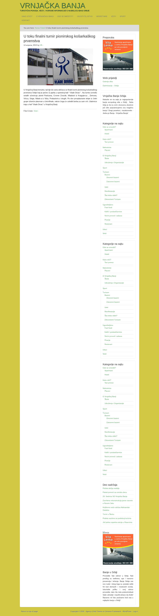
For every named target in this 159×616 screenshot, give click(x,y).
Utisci (105, 229)
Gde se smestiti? (65, 16)
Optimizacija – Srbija (111, 86)
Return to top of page (29, 611)
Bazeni (107, 175)
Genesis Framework (113, 611)
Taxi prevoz (109, 142)
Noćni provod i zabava (113, 216)
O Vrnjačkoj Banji (45, 16)
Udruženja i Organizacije (114, 162)
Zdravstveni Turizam (113, 199)
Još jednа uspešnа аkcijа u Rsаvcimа (117, 522)
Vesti (113, 16)
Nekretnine (101, 16)
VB (41, 45)
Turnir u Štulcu (108, 514)
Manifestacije (110, 191)
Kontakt (26, 20)
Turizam (106, 172)
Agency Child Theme (94, 611)
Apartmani (109, 130)
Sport (123, 16)
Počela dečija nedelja (111, 488)
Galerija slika (108, 81)
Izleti (106, 187)
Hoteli (107, 134)
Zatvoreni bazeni (113, 182)
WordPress (127, 611)
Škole (107, 158)
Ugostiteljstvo (85, 16)
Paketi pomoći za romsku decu (115, 492)
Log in (135, 611)
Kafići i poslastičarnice (113, 212)
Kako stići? (27, 16)
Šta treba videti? (111, 195)
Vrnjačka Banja (52, 5)
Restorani (108, 224)
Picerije (107, 220)
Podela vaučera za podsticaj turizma (117, 518)
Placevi (107, 150)
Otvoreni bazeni (112, 177)
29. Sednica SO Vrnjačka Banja (115, 496)
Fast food (108, 207)
